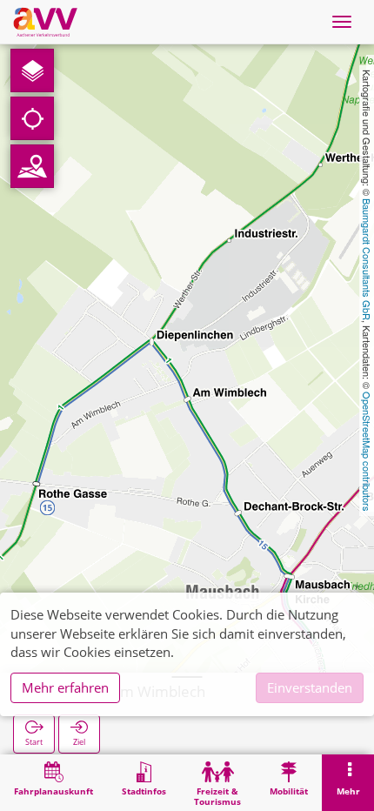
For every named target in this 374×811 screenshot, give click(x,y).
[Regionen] (32, 166)
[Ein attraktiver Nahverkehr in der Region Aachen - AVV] (45, 22)
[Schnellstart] (32, 70)
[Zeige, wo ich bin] (32, 118)
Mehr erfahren (65, 687)
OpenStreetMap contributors (367, 452)
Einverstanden (309, 687)
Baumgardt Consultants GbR (367, 259)
